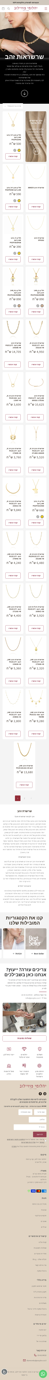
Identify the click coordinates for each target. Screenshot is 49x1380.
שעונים (43, 1221)
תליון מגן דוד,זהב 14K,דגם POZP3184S (14, 137)
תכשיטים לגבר (40, 1215)
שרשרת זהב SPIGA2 (39, 239)
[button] (46, 8)
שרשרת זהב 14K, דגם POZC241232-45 (24, 767)
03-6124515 (42, 1355)
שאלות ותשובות (40, 1248)
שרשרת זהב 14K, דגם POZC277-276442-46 (14, 556)
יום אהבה (42, 1330)
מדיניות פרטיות (40, 1297)
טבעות (18, 953)
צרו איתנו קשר (40, 1265)
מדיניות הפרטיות (28, 1142)
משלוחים (42, 1303)
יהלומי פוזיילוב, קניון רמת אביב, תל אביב (36, 1160)
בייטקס (24, 1375)
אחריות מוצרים (40, 1253)
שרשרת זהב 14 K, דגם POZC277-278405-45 (14, 450)
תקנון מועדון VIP (39, 1292)
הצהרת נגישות (40, 1315)
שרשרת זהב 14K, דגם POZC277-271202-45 (14, 609)
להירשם (40, 1134)
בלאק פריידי (41, 1335)
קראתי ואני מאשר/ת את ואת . (25, 1140)
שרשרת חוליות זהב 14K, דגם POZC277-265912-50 (36, 609)
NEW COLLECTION (39, 1204)
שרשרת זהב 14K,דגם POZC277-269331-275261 (36, 398)
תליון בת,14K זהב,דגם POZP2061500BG (14, 292)
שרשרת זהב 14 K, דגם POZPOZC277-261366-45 (36, 556)
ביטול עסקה (41, 1271)
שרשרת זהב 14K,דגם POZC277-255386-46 (13, 345)
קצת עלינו (42, 1242)
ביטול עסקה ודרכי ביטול (37, 1309)
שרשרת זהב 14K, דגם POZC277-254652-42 (14, 714)
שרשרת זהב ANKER (36, 187)
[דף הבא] (31, 798)
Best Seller (39, 953)
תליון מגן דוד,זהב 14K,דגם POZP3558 (13, 188)
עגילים (43, 1227)
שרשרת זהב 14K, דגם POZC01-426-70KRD (37, 714)
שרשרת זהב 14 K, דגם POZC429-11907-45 (14, 398)
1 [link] (17, 798)
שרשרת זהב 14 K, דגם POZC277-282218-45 (37, 345)
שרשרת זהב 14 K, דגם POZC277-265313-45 (14, 503)
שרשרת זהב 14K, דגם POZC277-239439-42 (14, 661)
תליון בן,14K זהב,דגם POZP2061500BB (37, 292)
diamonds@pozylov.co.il (36, 1360)
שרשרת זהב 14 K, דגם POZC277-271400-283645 (37, 450)
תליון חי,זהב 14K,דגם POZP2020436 (15, 240)
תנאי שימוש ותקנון (39, 1286)
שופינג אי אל (41, 1341)
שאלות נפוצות (24, 1038)
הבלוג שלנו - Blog (39, 1259)
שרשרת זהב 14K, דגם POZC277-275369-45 (37, 661)
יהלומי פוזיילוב (21, 1372)
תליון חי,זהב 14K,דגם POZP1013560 (38, 503)
